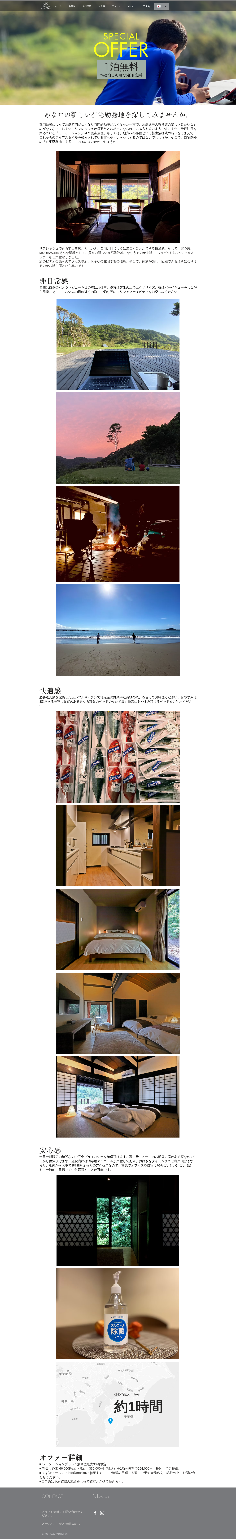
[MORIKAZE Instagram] (102, 1513)
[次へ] (218, 53)
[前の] (18, 53)
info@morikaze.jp (80, 1473)
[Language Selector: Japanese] (161, 6)
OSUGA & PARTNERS (56, 1534)
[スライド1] (118, 98)
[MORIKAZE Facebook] (95, 1513)
